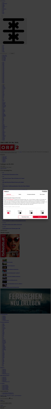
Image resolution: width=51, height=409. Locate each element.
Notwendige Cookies (25, 216)
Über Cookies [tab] (42, 194)
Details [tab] (20, 194)
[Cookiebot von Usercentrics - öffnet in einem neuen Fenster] (42, 191)
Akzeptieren (40, 216)
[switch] (19, 213)
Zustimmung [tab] (8, 194)
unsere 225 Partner (10, 199)
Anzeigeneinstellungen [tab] (31, 194)
